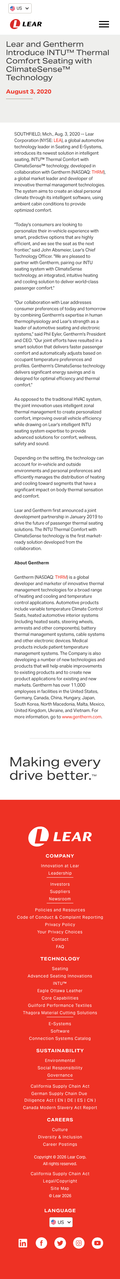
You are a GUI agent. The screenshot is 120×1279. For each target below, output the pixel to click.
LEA (58, 140)
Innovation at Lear (60, 865)
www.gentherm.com (81, 717)
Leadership (60, 873)
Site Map (60, 1188)
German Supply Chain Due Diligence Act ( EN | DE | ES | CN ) (60, 1097)
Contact (60, 939)
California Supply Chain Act (60, 1086)
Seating (60, 968)
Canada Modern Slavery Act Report (60, 1107)
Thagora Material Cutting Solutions (60, 1012)
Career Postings (60, 1144)
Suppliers (60, 891)
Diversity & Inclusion (60, 1136)
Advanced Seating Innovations (60, 975)
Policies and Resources (60, 909)
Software (60, 1031)
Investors (60, 884)
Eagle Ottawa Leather (60, 990)
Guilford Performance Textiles (60, 1005)
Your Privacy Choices (60, 931)
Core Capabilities (60, 997)
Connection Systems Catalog (60, 1038)
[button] (16, 8)
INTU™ (60, 983)
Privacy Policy (60, 924)
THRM (98, 172)
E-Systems (60, 1023)
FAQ (60, 946)
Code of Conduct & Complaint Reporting (60, 917)
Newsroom (60, 898)
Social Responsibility (60, 1067)
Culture (60, 1129)
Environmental (60, 1060)
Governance (60, 1075)
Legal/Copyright (60, 1180)
